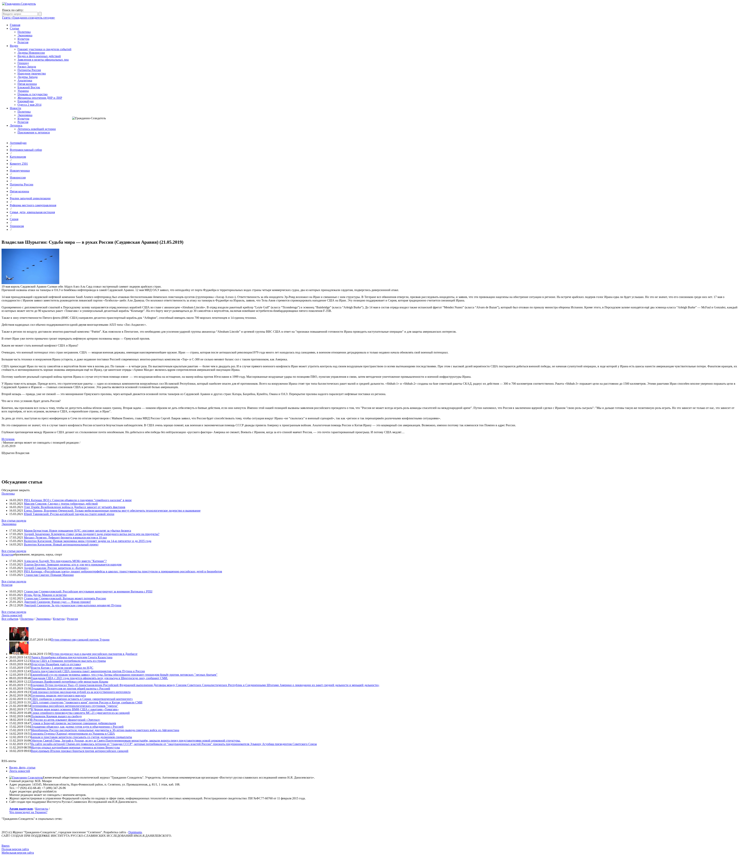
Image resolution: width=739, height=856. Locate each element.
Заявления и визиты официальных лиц (43, 59)
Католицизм (18, 156)
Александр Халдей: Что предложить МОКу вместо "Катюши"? (65, 561)
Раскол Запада (27, 66)
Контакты (41, 808)
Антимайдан (18, 142)
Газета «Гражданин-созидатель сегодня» (28, 17)
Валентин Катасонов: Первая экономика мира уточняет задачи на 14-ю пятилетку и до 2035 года (87, 541)
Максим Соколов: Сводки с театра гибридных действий (61, 503)
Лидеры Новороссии (31, 52)
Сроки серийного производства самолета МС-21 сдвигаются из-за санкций (80, 712)
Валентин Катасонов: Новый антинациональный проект (61, 544)
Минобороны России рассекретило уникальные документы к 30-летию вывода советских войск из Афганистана (105, 730)
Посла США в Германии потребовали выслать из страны (68, 660)
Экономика (25, 35)
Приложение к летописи (34, 132)
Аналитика (25, 80)
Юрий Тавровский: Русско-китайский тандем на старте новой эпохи (69, 514)
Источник (8, 439)
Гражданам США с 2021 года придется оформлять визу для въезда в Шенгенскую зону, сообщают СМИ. (99, 678)
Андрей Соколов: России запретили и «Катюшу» (56, 568)
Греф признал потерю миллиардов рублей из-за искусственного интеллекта (80, 692)
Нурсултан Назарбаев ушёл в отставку (56, 664)
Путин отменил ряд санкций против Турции (80, 639)
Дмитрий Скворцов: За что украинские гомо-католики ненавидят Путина (72, 605)
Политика (24, 32)
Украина (23, 90)
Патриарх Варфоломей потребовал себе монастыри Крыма (69, 681)
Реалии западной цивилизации (30, 198)
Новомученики (20, 170)
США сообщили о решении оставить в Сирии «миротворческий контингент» (82, 699)
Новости (15, 108)
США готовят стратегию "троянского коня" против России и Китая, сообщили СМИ (86, 702)
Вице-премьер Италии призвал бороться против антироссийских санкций (79, 751)
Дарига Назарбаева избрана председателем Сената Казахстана (71, 657)
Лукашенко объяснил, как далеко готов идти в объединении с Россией (77, 726)
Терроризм (17, 226)
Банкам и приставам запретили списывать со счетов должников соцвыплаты (81, 737)
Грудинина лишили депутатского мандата (58, 695)
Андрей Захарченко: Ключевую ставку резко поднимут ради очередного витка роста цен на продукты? (91, 534)
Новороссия (18, 177)
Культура (23, 38)
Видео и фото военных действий (39, 56)
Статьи (14, 28)
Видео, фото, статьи (22, 767)
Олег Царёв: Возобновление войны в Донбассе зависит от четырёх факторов (74, 507)
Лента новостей (12, 615)
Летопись (16, 125)
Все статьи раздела (14, 520)
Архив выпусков (21, 808)
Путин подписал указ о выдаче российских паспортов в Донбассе (94, 653)
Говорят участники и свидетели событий (44, 49)
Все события (10, 618)
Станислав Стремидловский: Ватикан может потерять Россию (65, 598)
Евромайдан (26, 101)
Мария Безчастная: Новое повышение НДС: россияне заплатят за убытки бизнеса (77, 530)
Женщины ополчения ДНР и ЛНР (40, 97)
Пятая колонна (27, 84)
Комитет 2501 (19, 163)
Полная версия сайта (15, 849)
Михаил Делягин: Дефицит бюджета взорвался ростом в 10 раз (65, 537)
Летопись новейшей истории (37, 129)
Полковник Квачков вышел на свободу (56, 716)
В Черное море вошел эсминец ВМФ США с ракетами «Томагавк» (75, 709)
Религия (23, 42)
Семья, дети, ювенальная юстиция (32, 212)
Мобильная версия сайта (18, 852)
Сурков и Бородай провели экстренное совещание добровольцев (73, 723)
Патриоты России (29, 70)
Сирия (14, 219)
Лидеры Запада (28, 77)
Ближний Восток (29, 87)
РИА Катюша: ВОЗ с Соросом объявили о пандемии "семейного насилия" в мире (78, 500)
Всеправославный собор (26, 149)
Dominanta (135, 832)
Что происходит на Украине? (28, 812)
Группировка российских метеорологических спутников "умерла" (74, 705)
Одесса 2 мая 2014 (29, 104)
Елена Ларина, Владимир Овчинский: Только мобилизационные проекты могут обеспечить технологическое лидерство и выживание (112, 510)
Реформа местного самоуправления (33, 205)
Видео (14, 45)
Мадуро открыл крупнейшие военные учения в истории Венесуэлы (75, 747)
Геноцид (23, 63)
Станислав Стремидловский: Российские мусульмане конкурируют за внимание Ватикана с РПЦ (88, 591)
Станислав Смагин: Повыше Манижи (49, 575)
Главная (15, 25)
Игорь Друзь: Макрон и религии (45, 595)
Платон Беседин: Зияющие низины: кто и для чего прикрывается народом (72, 564)
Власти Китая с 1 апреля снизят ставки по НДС (62, 667)
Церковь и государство (33, 94)
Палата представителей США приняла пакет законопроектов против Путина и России (88, 671)
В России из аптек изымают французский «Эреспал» (65, 719)
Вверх (6, 845)
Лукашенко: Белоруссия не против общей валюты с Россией (70, 688)
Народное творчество (32, 73)
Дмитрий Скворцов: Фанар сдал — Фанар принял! (57, 601)
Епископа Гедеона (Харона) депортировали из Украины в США (73, 733)
